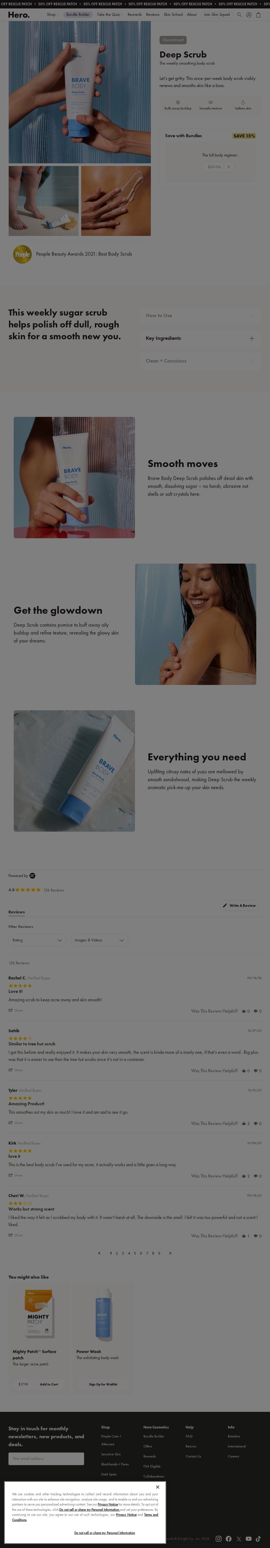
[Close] (157, 1487)
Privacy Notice (108, 1504)
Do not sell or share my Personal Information (104, 1533)
